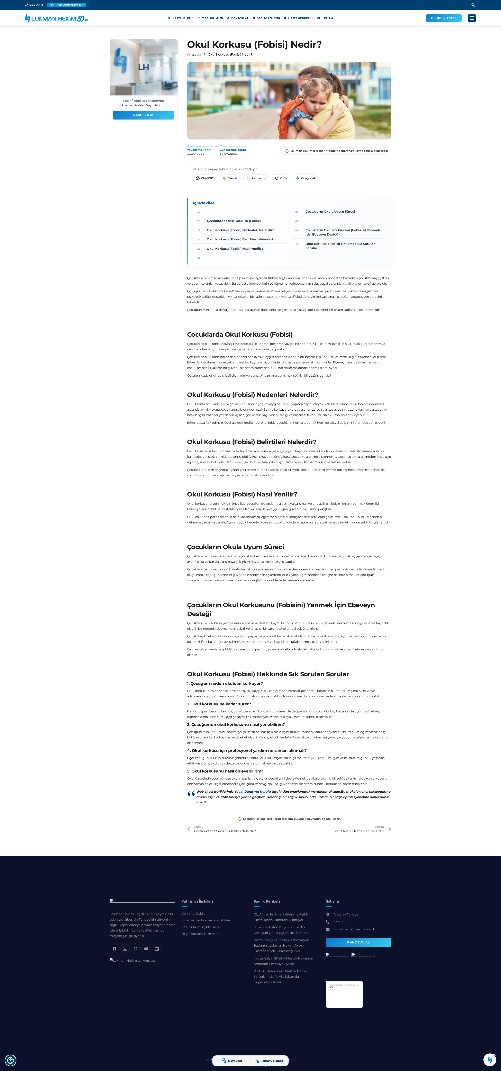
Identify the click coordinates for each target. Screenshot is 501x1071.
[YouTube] (146, 948)
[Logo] (56, 18)
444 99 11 (340, 922)
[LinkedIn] (157, 948)
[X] (136, 948)
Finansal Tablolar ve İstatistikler (206, 920)
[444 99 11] (329, 922)
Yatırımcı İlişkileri (194, 913)
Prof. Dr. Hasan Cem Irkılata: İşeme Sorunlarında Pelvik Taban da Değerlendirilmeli (280, 976)
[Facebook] (114, 948)
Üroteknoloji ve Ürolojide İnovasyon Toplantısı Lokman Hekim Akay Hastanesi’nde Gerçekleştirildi (281, 945)
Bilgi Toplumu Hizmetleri (201, 934)
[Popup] (472, 18)
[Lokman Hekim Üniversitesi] (133, 960)
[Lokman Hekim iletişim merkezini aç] (489, 1059)
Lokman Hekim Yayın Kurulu (143, 105)
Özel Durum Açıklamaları (201, 927)
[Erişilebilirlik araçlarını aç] (10, 1060)
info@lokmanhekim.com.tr (354, 929)
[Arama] (473, 5)
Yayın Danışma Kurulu (253, 791)
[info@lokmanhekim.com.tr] (329, 929)
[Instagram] (125, 948)
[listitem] (204, 178)
